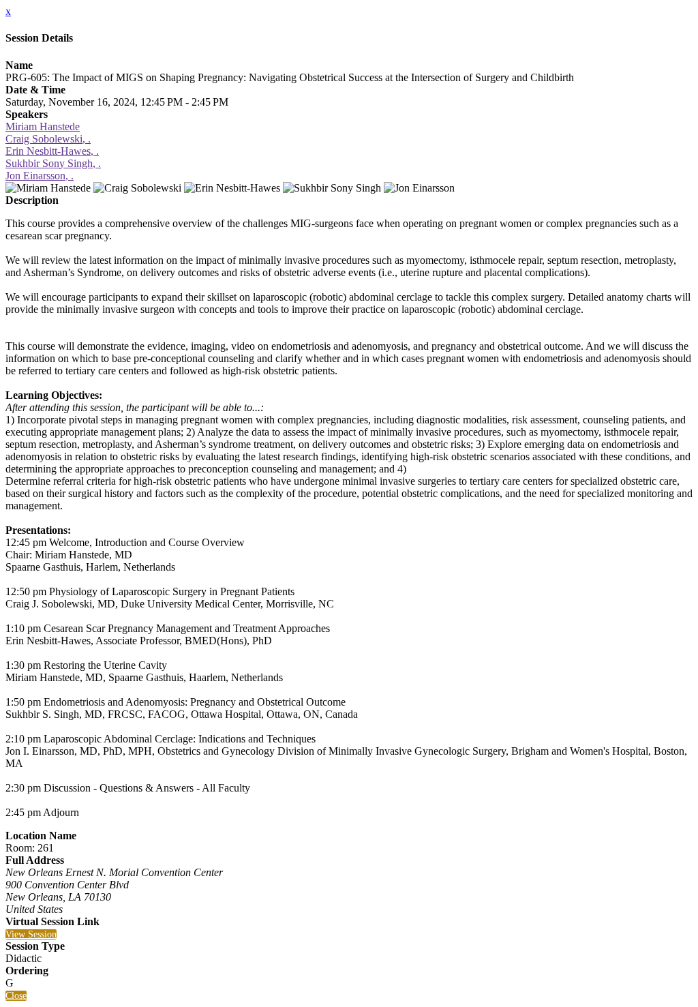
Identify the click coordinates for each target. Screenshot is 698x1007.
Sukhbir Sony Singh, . (53, 163)
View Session (31, 934)
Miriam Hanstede (42, 126)
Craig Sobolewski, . (48, 139)
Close (16, 996)
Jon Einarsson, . (39, 175)
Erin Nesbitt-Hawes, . (52, 151)
